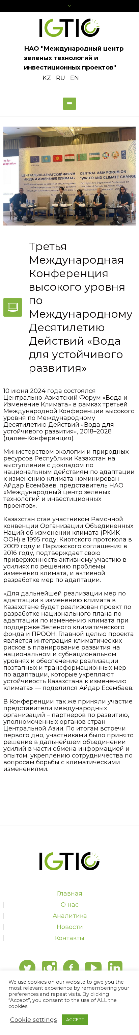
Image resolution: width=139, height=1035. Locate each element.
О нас (70, 905)
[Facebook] (71, 968)
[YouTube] (93, 968)
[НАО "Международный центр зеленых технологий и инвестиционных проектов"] (69, 28)
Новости (70, 927)
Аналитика (70, 916)
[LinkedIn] (115, 968)
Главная (69, 894)
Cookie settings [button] (33, 1019)
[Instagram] (49, 968)
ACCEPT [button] (75, 1019)
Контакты (69, 938)
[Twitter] (27, 968)
